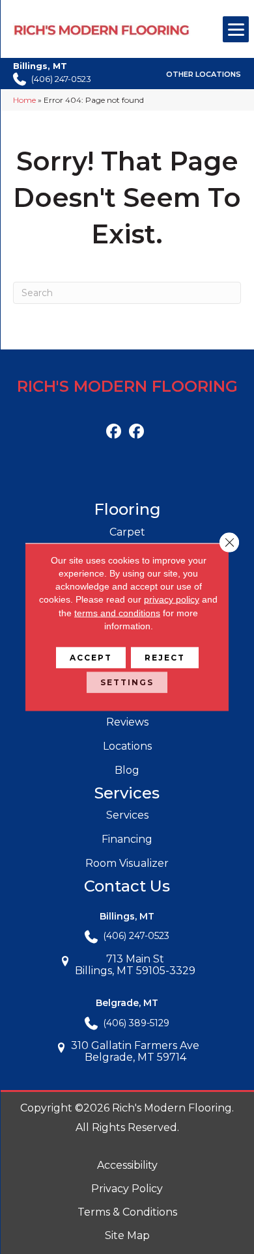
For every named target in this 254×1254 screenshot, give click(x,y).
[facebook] (113, 432)
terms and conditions (117, 612)
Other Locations (203, 74)
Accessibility (127, 1165)
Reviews (127, 722)
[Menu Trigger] (236, 29)
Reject (165, 657)
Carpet (127, 532)
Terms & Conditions (127, 1212)
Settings (127, 682)
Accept (91, 657)
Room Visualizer (127, 863)
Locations (127, 746)
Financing (127, 839)
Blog (127, 770)
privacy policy (171, 599)
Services (127, 815)
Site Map (127, 1235)
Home (24, 100)
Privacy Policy (127, 1188)
